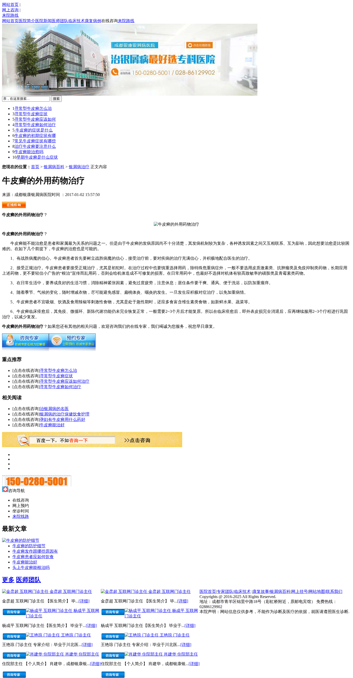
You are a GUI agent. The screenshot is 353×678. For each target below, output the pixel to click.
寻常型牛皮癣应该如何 (35, 119)
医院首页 (207, 591)
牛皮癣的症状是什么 (33, 130)
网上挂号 (299, 591)
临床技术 (76, 21)
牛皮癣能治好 (52, 425)
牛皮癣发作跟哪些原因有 (35, 551)
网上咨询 (10, 10)
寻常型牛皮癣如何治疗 (35, 124)
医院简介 (27, 21)
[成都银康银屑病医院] (14, 207)
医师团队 (60, 21)
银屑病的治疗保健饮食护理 (64, 414)
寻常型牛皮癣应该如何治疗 (64, 381)
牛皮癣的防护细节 (28, 546)
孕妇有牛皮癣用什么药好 (62, 419)
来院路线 (10, 15)
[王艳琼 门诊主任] (43, 635)
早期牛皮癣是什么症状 (37, 157)
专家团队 (225, 591)
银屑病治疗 (79, 167)
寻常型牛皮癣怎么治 (33, 108)
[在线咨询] (25, 350)
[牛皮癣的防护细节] (20, 540)
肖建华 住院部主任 (82, 654)
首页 (35, 167)
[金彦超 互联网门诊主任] (26, 591)
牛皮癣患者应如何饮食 (33, 556)
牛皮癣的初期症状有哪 (35, 135)
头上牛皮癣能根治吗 (31, 567)
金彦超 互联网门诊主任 (71, 591)
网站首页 (10, 4)
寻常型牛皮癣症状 (31, 114)
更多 (8, 579)
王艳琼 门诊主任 (76, 635)
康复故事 (260, 591)
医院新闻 (43, 21)
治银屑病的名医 (54, 408)
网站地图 (317, 591)
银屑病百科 (54, 167)
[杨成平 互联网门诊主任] (49, 610)
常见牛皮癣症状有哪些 (35, 141)
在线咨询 (109, 21)
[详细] (84, 601)
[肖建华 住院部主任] (45, 654)
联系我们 (334, 591)
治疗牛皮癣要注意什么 (35, 146)
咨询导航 (16, 490)
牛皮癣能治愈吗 (28, 152)
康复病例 (93, 21)
